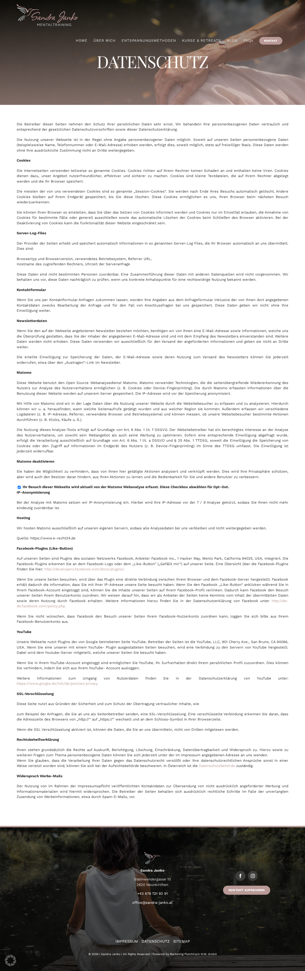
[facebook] (240, 876)
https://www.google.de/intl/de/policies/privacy (57, 683)
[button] (10, 960)
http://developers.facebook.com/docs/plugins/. (84, 569)
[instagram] (253, 876)
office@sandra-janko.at (152, 902)
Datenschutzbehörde (217, 766)
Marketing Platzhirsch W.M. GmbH (193, 954)
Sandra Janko (110, 954)
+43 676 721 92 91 (152, 893)
